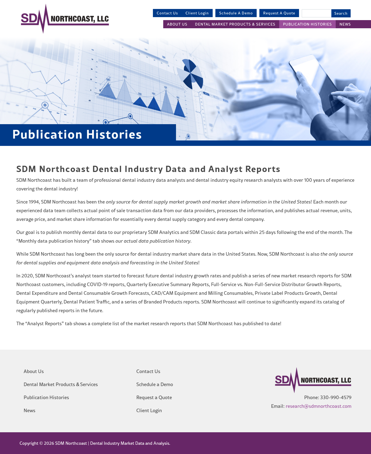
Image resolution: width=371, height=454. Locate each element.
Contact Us (167, 13)
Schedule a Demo (236, 13)
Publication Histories (307, 24)
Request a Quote (279, 13)
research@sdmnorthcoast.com (318, 406)
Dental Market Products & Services (235, 24)
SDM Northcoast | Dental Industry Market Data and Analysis (111, 443)
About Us (177, 24)
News (345, 24)
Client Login (197, 13)
